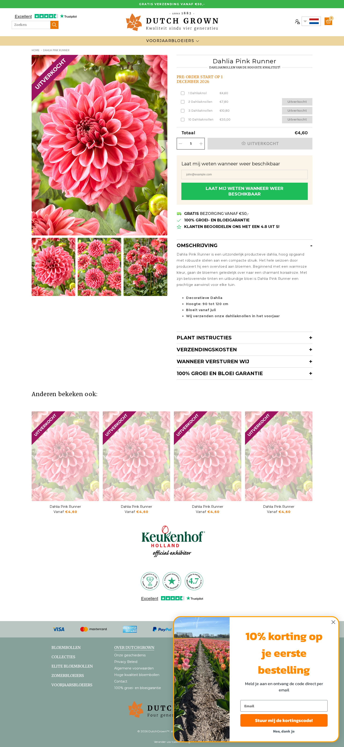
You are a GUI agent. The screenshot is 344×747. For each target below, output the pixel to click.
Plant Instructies (204, 338)
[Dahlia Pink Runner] (65, 456)
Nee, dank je (284, 731)
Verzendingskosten (207, 349)
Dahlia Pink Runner (65, 507)
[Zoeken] (54, 25)
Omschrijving (197, 245)
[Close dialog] (333, 622)
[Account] (297, 21)
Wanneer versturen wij (213, 361)
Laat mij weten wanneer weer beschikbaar (244, 191)
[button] (162, 149)
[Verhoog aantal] (201, 143)
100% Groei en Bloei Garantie (220, 373)
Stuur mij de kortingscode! (284, 720)
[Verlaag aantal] (180, 143)
